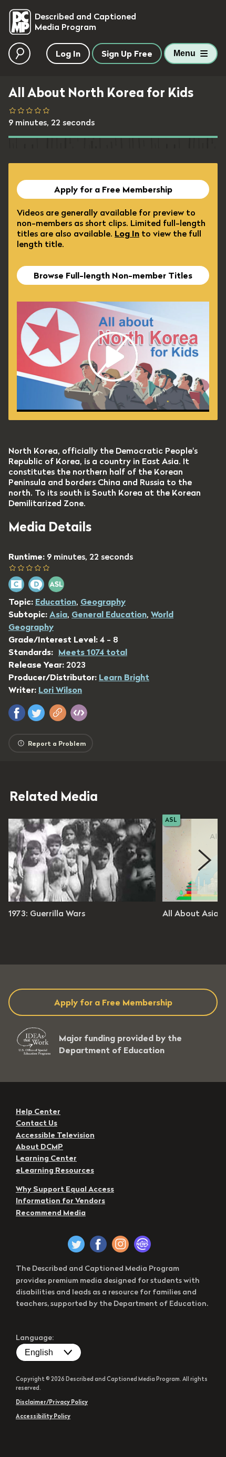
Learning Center (46, 1158)
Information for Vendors (60, 1200)
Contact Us (36, 1123)
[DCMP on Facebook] (98, 1244)
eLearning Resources (55, 1170)
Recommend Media (51, 1212)
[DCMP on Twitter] (76, 1244)
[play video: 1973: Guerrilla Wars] (82, 898)
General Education (109, 614)
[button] (16, 712)
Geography (103, 601)
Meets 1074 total (92, 652)
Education (55, 601)
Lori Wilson (60, 689)
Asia (58, 614)
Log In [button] (68, 53)
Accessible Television (55, 1135)
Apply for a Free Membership (113, 189)
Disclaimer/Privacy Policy (52, 1402)
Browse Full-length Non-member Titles (113, 275)
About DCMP (39, 1146)
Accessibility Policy (43, 1416)
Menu (184, 53)
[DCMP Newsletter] (142, 1244)
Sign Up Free (126, 53)
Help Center (38, 1111)
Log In (127, 233)
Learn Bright (124, 677)
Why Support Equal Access (65, 1189)
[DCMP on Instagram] (120, 1244)
